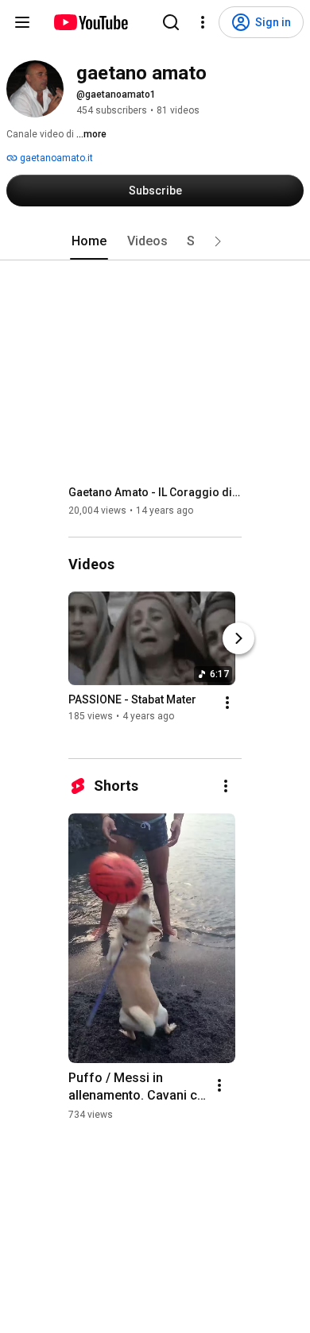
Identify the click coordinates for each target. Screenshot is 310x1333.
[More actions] (227, 703)
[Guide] (22, 22)
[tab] (89, 241)
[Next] (238, 638)
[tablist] (155, 241)
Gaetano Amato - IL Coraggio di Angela (155, 492)
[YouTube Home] (90, 22)
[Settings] (202, 22)
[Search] (170, 22)
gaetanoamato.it (55, 158)
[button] (218, 241)
